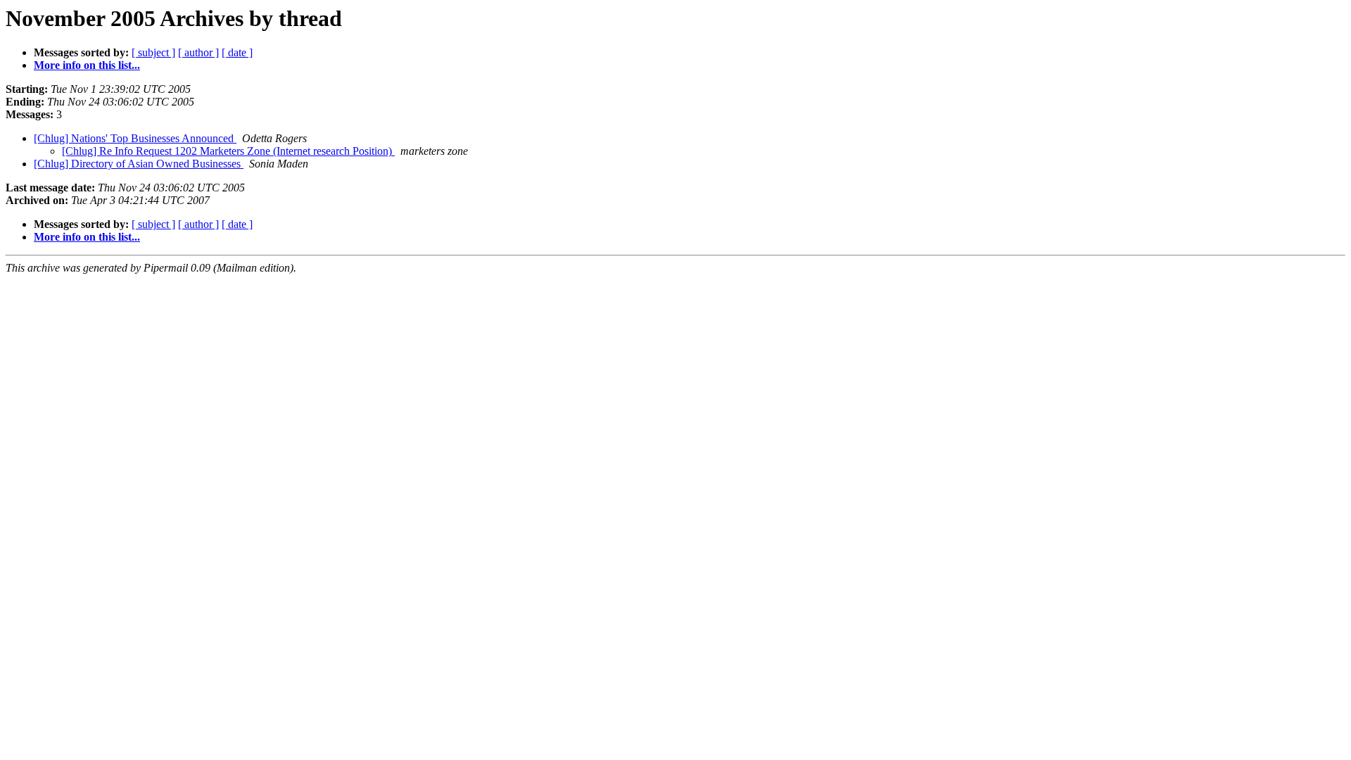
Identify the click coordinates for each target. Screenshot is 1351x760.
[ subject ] (153, 52)
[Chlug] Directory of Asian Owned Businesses (138, 164)
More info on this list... (87, 65)
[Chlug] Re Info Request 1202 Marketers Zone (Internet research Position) (228, 151)
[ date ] (237, 52)
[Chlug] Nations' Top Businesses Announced (135, 138)
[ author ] (198, 52)
